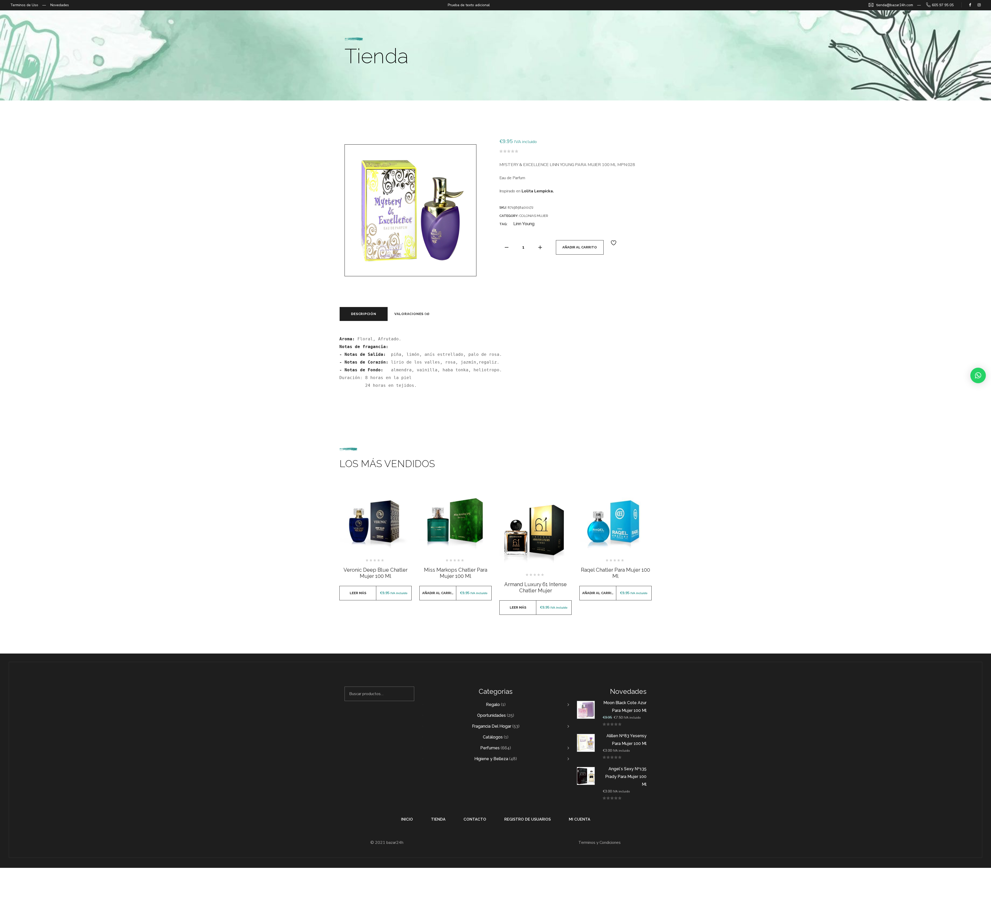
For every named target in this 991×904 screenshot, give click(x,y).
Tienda (438, 819)
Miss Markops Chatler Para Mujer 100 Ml (455, 573)
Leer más (358, 593)
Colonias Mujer (533, 216)
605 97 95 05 (943, 5)
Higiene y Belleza (491, 758)
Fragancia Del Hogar (491, 726)
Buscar (407, 694)
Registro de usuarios (527, 819)
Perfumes (490, 747)
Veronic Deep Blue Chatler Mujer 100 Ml (375, 573)
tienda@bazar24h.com (894, 5)
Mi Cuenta (579, 819)
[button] (978, 375)
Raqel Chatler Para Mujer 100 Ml (615, 573)
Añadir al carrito (579, 247)
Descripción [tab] (363, 314)
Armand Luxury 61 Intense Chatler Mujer (535, 587)
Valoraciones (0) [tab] (411, 314)
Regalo (493, 704)
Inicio (407, 819)
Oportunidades (491, 715)
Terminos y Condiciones (599, 842)
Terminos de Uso (24, 5)
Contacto (474, 819)
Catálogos (493, 737)
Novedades (59, 5)
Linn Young (523, 223)
